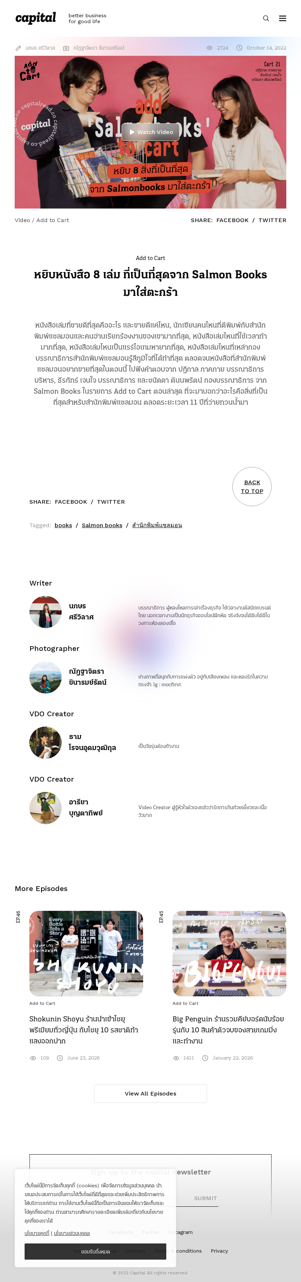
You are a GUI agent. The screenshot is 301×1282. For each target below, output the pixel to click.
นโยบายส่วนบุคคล (72, 1233)
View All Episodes (150, 1093)
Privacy (219, 1251)
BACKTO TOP (252, 487)
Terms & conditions (178, 1251)
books (63, 525)
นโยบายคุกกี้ (37, 1233)
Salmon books (102, 525)
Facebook (232, 220)
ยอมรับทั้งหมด (95, 1251)
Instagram (180, 1232)
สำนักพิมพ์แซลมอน (157, 525)
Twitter (272, 220)
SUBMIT (205, 1198)
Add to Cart (42, 1003)
